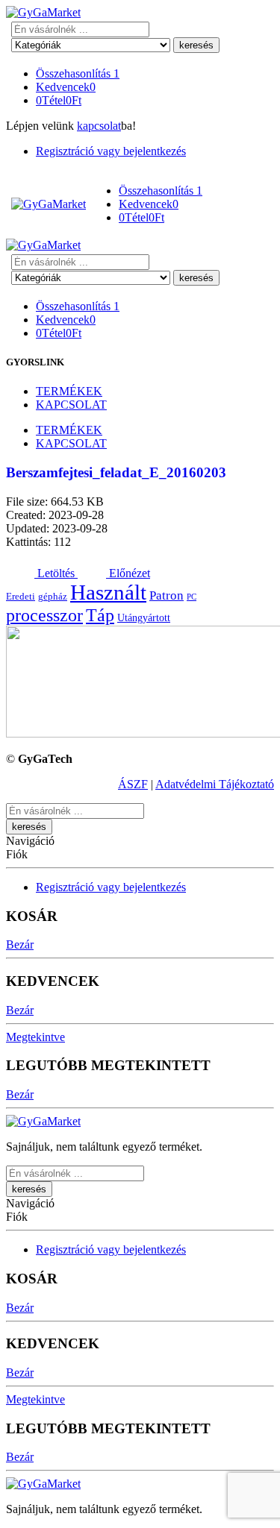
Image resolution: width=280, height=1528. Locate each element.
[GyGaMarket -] (43, 12)
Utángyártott (143, 617)
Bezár (20, 944)
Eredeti (20, 596)
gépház (52, 596)
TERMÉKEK (69, 391)
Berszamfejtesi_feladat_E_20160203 (116, 472)
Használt (108, 592)
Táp (100, 615)
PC (191, 597)
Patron (166, 595)
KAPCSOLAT (71, 404)
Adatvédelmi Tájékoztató (214, 784)
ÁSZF (133, 784)
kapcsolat (99, 125)
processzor (44, 615)
